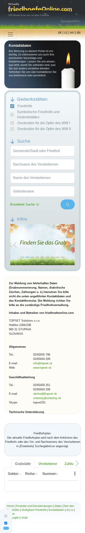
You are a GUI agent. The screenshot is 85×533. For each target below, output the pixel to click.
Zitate (57, 506)
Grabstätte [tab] (23, 464)
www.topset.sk (42, 367)
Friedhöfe (24, 106)
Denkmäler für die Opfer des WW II (44, 129)
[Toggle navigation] (10, 34)
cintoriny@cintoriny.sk (47, 398)
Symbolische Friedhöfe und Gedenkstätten (38, 114)
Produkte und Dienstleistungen (34, 506)
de (79, 32)
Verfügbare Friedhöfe (34, 509)
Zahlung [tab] (71, 464)
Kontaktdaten (56, 509)
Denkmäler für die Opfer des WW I (43, 123)
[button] (15, 245)
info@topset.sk (42, 363)
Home (10, 506)
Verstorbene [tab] (47, 464)
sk (59, 32)
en (72, 32)
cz (66, 32)
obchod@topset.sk (45, 393)
